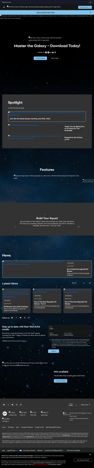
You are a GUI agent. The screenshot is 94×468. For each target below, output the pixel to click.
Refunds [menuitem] (40, 450)
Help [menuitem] (3, 450)
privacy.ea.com (6, 436)
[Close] (90, 12)
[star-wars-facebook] (12, 318)
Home (4, 427)
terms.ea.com (66, 434)
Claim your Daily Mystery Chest (46, 12)
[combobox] (77, 334)
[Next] (89, 283)
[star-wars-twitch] (29, 318)
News (17, 427)
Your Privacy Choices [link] (29, 450)
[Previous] (84, 283)
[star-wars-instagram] (24, 318)
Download (11, 427)
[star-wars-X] (16, 318)
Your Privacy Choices (83, 460)
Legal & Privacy (11, 450)
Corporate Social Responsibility (54, 450)
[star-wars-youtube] (20, 318)
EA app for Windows (27, 427)
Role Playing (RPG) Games (53, 427)
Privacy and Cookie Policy (58, 342)
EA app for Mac (39, 427)
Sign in (24, 341)
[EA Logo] (4, 413)
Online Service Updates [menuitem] (73, 450)
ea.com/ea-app (30, 436)
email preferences (78, 344)
